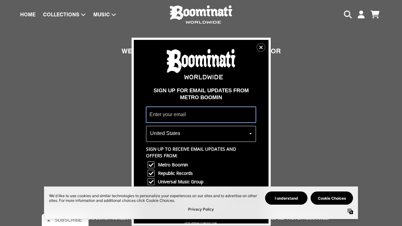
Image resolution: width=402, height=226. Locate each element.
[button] (261, 47)
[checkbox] (202, 164)
